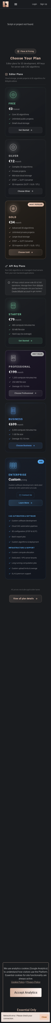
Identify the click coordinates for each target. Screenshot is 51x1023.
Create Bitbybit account (21, 291)
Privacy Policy (33, 982)
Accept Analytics (25, 992)
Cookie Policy (18, 982)
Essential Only (26, 1010)
